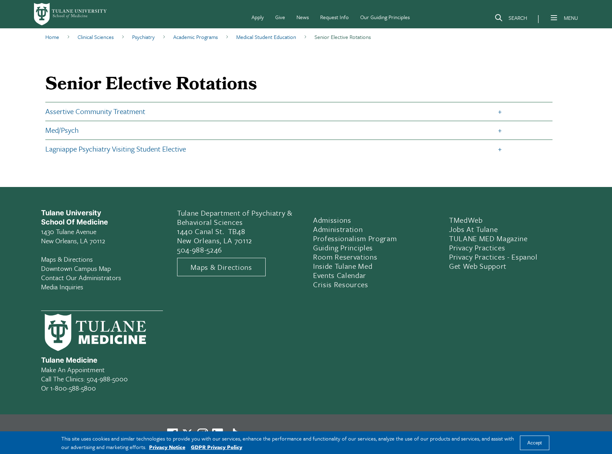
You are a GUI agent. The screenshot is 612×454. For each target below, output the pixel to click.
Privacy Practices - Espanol (493, 256)
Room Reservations (345, 256)
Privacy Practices (477, 247)
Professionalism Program (355, 238)
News (302, 17)
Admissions (332, 220)
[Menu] (554, 17)
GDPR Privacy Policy (216, 447)
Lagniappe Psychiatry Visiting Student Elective (115, 148)
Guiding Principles (343, 247)
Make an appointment (73, 369)
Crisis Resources (340, 284)
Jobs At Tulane (473, 229)
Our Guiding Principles (385, 17)
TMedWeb (466, 220)
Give (280, 17)
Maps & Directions (67, 259)
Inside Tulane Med (342, 266)
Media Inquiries (62, 286)
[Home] (71, 14)
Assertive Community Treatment (96, 111)
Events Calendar (339, 275)
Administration (338, 229)
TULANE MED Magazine (488, 238)
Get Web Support (477, 266)
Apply (257, 17)
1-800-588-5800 (73, 388)
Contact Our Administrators (81, 277)
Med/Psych (62, 130)
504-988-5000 (107, 379)
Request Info (334, 17)
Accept (534, 443)
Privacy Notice (167, 447)
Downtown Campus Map (76, 268)
